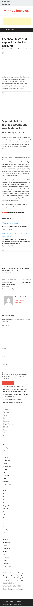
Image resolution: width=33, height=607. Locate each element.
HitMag (20, 604)
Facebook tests (19, 212)
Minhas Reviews (16, 10)
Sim (4, 445)
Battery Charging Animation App (13, 402)
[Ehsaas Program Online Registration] (10, 223)
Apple (5, 415)
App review (6, 412)
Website (5, 364)
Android (5, 409)
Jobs (4, 436)
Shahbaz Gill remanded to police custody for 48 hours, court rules (15, 269)
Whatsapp (6, 451)
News (3, 36)
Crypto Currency (8, 424)
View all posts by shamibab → (19, 301)
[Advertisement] (17, 21)
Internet (5, 433)
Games (5, 430)
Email (4, 356)
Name (4, 348)
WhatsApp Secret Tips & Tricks (12, 399)
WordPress (12, 604)
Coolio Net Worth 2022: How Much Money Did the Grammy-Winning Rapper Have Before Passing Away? (16, 241)
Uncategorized (7, 448)
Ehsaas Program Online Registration (14, 226)
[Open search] (28, 30)
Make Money (7, 439)
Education (6, 427)
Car (4, 418)
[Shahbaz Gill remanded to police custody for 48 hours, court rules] (16, 258)
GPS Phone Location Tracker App (13, 386)
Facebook (11, 212)
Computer (6, 421)
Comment (6, 325)
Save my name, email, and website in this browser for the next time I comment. (15, 376)
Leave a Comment (26, 49)
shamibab (17, 49)
